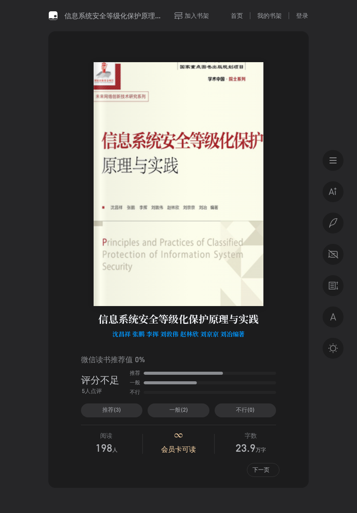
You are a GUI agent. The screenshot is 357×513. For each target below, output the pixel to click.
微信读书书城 (53, 15)
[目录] (333, 160)
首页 (237, 15)
